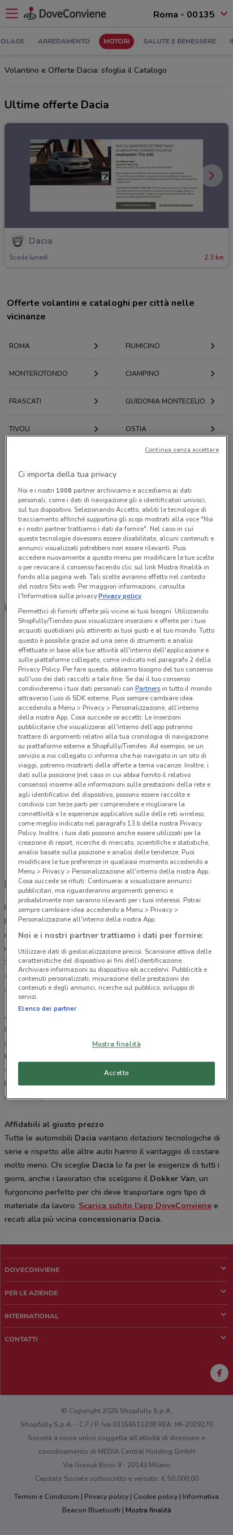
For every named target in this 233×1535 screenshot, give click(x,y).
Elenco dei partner (47, 1008)
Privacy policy (119, 596)
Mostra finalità (116, 1044)
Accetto (116, 1073)
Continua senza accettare (182, 449)
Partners (147, 688)
